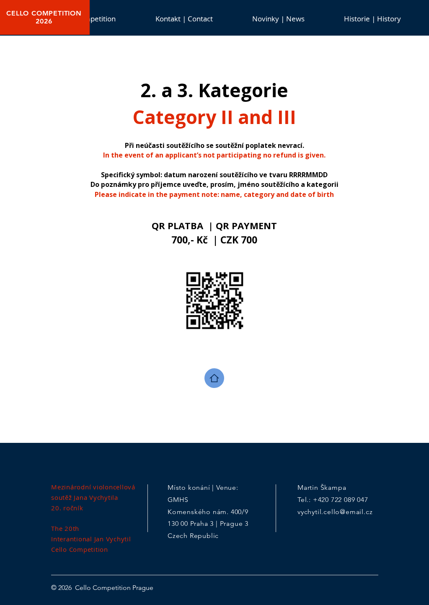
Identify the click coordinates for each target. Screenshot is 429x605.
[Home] (214, 378)
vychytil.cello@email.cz (334, 512)
